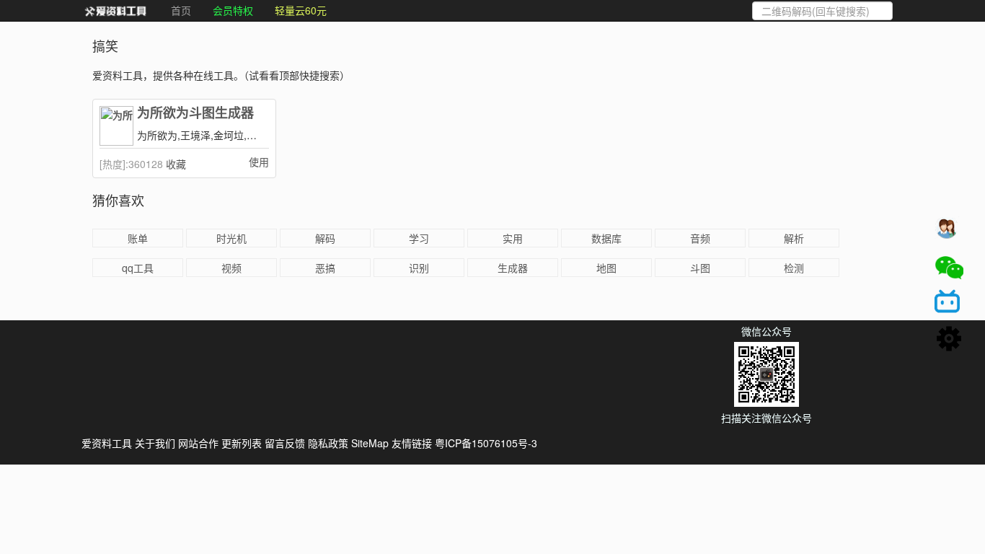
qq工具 (138, 267)
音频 (700, 238)
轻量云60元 (301, 10)
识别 (419, 267)
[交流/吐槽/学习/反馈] (949, 231)
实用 (513, 238)
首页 (181, 10)
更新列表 (241, 443)
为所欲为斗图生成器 (195, 113)
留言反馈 (285, 443)
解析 (794, 238)
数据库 (606, 238)
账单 (138, 238)
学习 (419, 238)
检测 (794, 267)
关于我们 (155, 443)
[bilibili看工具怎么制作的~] (949, 304)
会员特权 (233, 10)
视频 (231, 267)
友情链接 (412, 443)
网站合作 (198, 443)
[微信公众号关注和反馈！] (949, 267)
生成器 (513, 267)
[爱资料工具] (115, 11)
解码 (325, 238)
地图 (606, 267)
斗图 (700, 267)
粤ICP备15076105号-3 (486, 443)
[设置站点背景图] (949, 340)
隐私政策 (328, 443)
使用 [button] (259, 161)
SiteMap (370, 443)
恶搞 (325, 267)
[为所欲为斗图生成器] (116, 126)
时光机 (231, 238)
